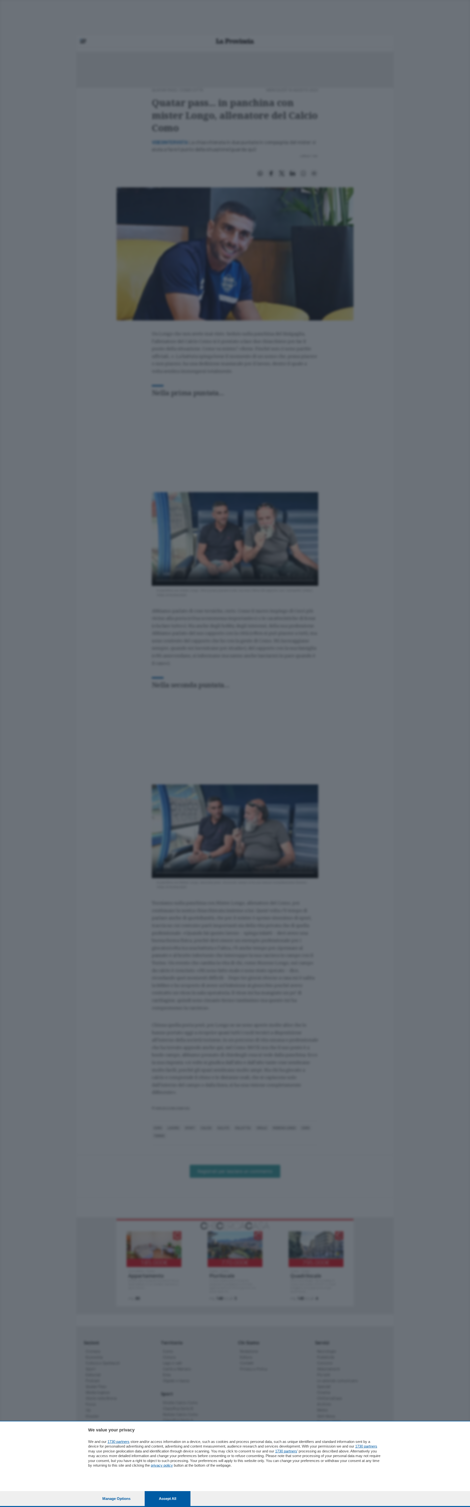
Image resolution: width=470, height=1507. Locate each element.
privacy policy (162, 1465)
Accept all (167, 1498)
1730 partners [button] (118, 1441)
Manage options (116, 1498)
